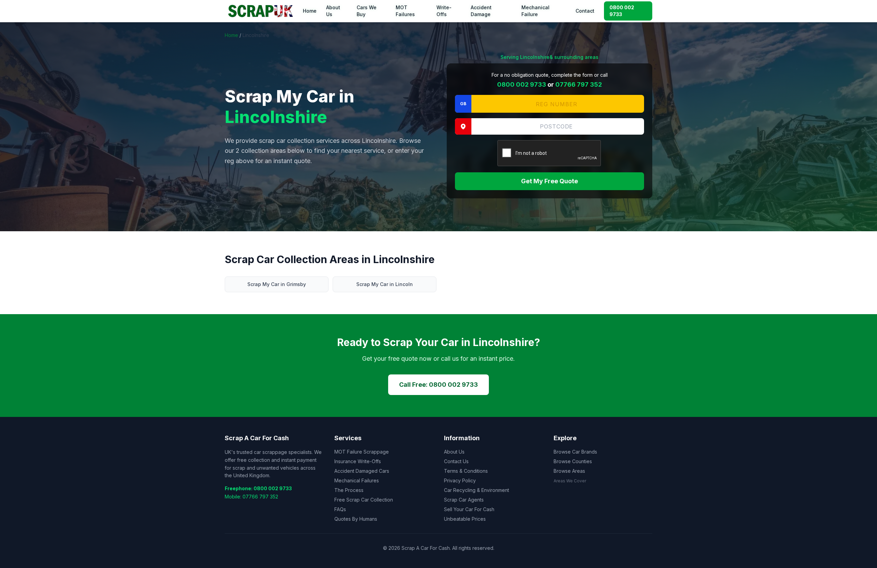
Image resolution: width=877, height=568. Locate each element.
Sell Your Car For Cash (469, 509)
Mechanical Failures (356, 480)
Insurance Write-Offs (357, 461)
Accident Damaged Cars (361, 471)
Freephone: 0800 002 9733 (258, 488)
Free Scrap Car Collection (363, 500)
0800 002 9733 (621, 10)
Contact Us (456, 461)
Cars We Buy (366, 10)
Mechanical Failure (535, 10)
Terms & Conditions (466, 471)
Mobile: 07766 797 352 (251, 496)
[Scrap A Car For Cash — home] (262, 11)
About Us (333, 10)
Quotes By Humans (355, 519)
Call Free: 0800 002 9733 (438, 384)
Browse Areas (569, 471)
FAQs (340, 509)
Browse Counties (573, 461)
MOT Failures (405, 10)
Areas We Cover (570, 480)
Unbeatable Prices (465, 519)
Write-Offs (444, 10)
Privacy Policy (460, 480)
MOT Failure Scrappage (361, 452)
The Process (348, 490)
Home (310, 11)
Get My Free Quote (549, 181)
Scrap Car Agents (464, 500)
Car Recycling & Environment (476, 490)
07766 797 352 (578, 84)
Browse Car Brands (575, 452)
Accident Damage (481, 10)
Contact (585, 11)
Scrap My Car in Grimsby (276, 284)
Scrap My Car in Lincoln (384, 284)
